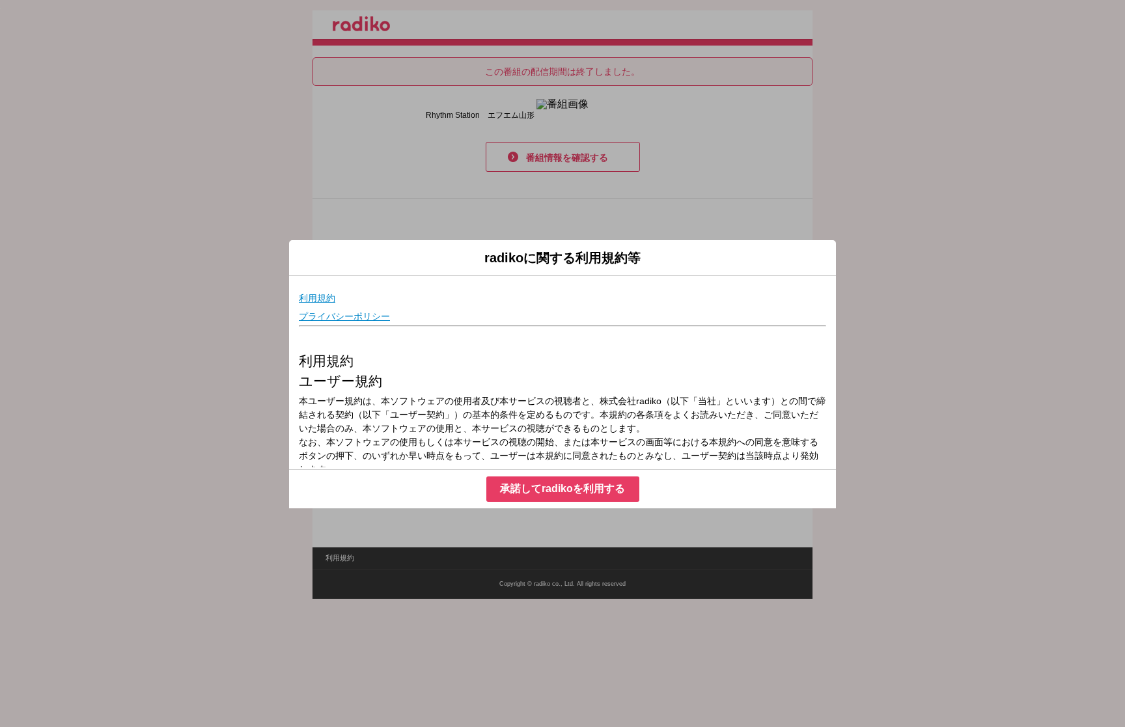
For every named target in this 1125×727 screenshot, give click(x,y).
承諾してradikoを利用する (562, 488)
